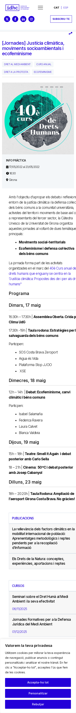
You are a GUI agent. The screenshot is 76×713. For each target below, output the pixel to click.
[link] (17, 7)
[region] (38, 676)
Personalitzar (38, 693)
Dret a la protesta (16, 71)
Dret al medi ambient (17, 64)
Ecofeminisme (43, 71)
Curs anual (43, 64)
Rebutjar (38, 704)
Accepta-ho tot (38, 682)
